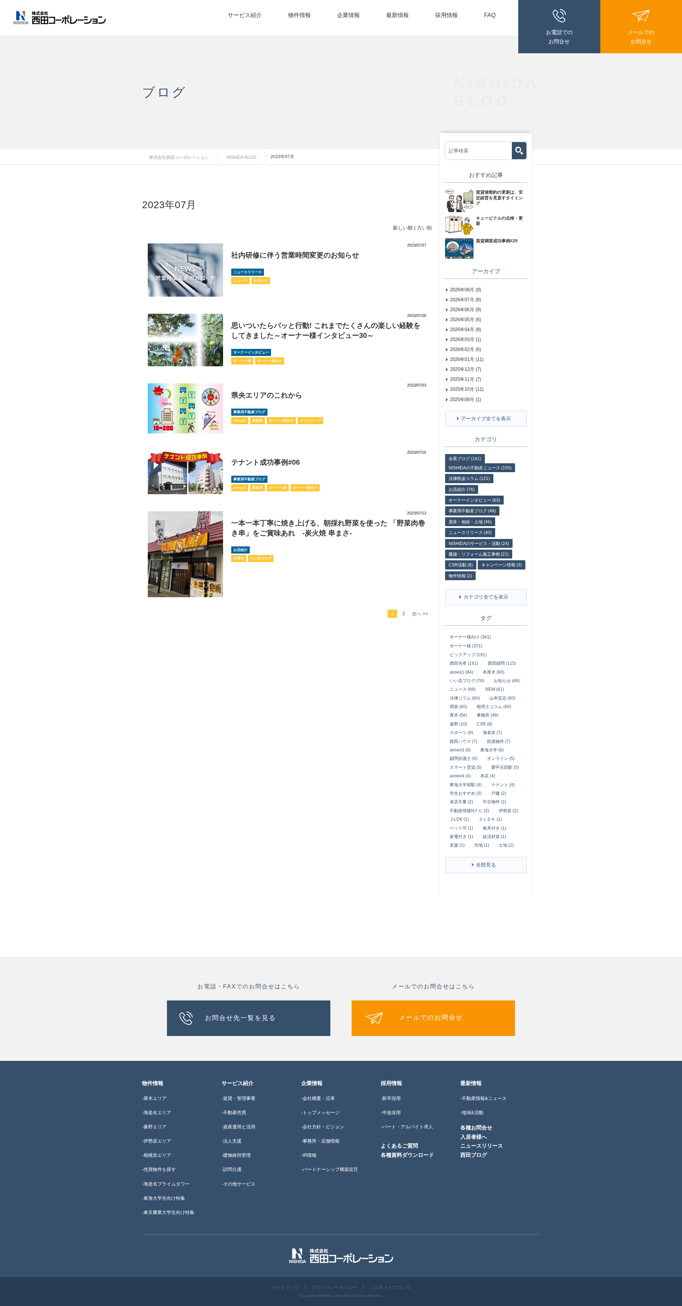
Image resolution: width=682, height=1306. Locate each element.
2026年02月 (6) (465, 349)
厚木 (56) (458, 715)
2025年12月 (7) (465, 369)
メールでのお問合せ (431, 1017)
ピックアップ (310, 420)
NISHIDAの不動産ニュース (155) (480, 467)
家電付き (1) (461, 836)
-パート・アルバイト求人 (407, 1126)
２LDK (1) (459, 819)
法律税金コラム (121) (469, 478)
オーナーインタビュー (251, 352)
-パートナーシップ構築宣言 (329, 1169)
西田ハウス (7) (463, 741)
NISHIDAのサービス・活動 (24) (479, 543)
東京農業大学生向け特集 (169, 1212)
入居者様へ (473, 1137)
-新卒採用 (391, 1098)
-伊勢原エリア (156, 1141)
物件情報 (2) (460, 575)
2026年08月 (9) (465, 289)
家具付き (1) (494, 828)
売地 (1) (481, 845)
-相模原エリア (156, 1155)
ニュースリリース (247, 272)
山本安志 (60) (502, 698)
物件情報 (299, 15)
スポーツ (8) (461, 732)
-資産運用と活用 (238, 1126)
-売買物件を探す (159, 1169)
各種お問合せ (476, 1127)
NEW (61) (494, 689)
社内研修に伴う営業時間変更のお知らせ (295, 255)
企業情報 (348, 15)
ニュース (240, 280)
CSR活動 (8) (461, 564)
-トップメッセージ (320, 1112)
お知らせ (261, 280)
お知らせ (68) (507, 680)
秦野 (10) (458, 724)
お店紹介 (240, 550)
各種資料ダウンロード (407, 1155)
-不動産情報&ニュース (483, 1098)
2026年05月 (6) (465, 319)
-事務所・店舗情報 (320, 1141)
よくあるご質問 (399, 1146)
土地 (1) (506, 845)
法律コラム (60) (465, 698)
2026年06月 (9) (465, 309)
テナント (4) (503, 784)
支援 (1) (457, 845)
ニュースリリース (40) (470, 532)
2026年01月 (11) (466, 359)
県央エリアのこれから (266, 395)
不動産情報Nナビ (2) (469, 810)
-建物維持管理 (236, 1155)
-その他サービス (238, 1184)
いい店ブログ (260, 558)
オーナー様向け (269, 361)
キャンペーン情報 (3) (501, 564)
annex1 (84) (461, 672)
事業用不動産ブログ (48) (472, 510)
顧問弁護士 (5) (463, 758)
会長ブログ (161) (465, 458)
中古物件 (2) (494, 801)
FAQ (490, 15)
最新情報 (397, 15)
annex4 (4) (460, 775)
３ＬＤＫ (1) (490, 819)
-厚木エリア (154, 1098)
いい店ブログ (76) (467, 680)
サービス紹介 (245, 15)
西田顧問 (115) (502, 663)
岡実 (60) (458, 706)
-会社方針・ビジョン (322, 1126)
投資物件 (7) (498, 741)
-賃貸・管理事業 (238, 1098)
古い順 (424, 228)
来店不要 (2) (461, 801)
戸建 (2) (498, 793)
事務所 (257, 420)
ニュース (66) (463, 689)
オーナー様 (242, 361)
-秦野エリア (154, 1126)
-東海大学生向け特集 (163, 1198)
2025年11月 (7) (465, 379)
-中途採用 (391, 1112)
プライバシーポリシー (334, 1287)
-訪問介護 (232, 1169)
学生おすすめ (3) (466, 793)
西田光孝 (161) (464, 663)
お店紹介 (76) (462, 489)
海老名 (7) (492, 732)
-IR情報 (308, 1155)
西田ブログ (473, 1155)
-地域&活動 (471, 1112)
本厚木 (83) (493, 672)
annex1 (239, 420)
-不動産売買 (234, 1112)
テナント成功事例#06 (265, 462)
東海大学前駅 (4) (466, 784)
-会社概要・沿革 (318, 1098)
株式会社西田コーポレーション (179, 157)
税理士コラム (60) (494, 706)
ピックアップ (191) (468, 654)
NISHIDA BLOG (241, 157)
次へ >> (420, 613)
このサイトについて (390, 1287)
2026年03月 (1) (465, 339)
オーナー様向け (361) (470, 637)
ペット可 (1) (461, 828)
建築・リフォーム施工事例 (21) (479, 554)
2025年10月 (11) (466, 389)
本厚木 (238, 558)
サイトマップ (285, 1287)
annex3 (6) (460, 750)
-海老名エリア (156, 1112)
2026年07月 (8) (465, 299)
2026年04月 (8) (465, 329)
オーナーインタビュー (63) (474, 500)
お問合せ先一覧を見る (240, 1017)
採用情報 (446, 15)
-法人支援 (232, 1141)
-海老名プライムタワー (166, 1184)
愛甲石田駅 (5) (505, 767)
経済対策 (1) (494, 836)
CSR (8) (484, 724)
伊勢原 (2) (508, 810)
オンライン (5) (501, 758)
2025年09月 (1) (465, 399)
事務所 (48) (487, 715)
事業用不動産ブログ (249, 412)
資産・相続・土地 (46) (470, 521)
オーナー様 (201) (466, 645)
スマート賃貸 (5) (466, 767)
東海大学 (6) (492, 750)
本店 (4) (487, 775)
